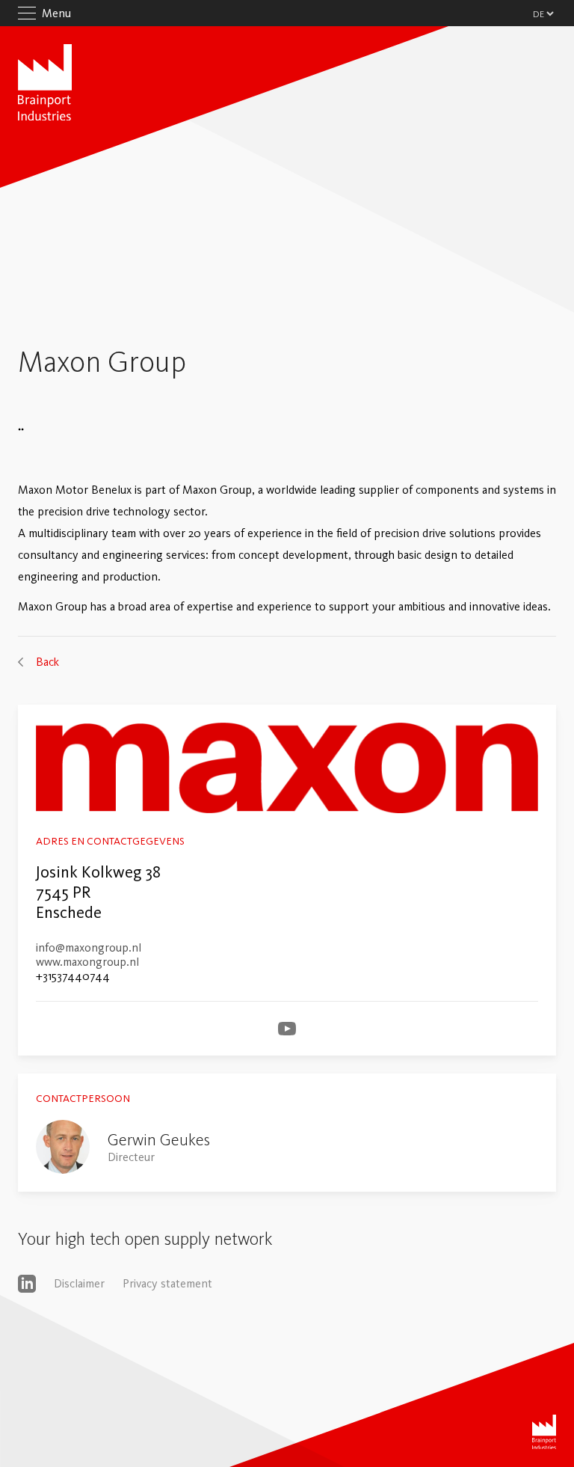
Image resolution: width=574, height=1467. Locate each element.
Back (47, 662)
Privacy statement (167, 1283)
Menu (56, 13)
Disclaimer (79, 1283)
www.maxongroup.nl (87, 962)
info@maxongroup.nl (88, 947)
